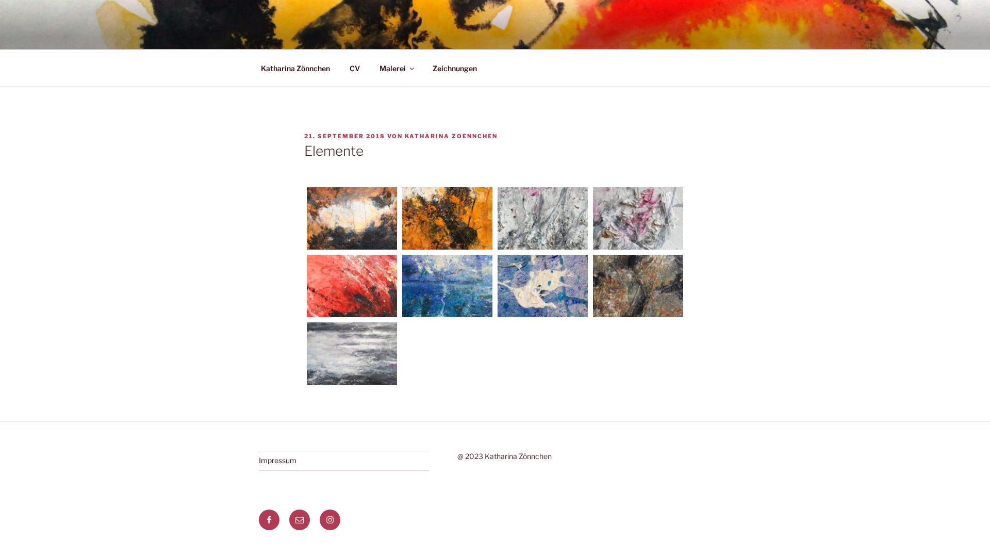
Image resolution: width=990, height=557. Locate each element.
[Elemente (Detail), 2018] (447, 220)
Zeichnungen (455, 68)
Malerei (393, 68)
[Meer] (352, 355)
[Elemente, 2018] (352, 220)
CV (355, 68)
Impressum (277, 460)
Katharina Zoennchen (451, 136)
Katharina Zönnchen (295, 68)
